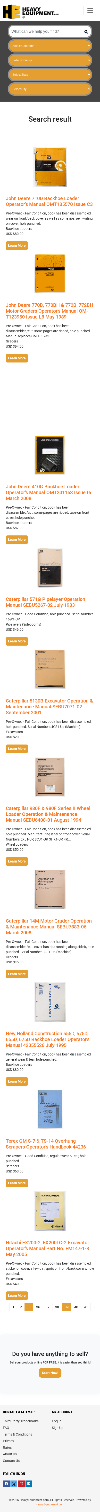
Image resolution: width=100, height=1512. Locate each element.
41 (86, 1307)
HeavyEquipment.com (50, 1504)
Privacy (8, 1441)
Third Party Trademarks (21, 1421)
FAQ (6, 1428)
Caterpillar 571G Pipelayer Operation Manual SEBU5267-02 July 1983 (45, 602)
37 (48, 1307)
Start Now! (50, 1373)
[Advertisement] (50, 399)
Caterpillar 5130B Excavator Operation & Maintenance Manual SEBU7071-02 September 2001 (49, 706)
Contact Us (11, 1461)
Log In (56, 1421)
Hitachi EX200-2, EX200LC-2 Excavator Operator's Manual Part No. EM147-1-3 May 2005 (47, 1248)
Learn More (17, 245)
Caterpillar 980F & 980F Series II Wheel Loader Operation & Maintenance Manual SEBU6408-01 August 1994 (48, 814)
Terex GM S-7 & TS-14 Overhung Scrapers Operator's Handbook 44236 (46, 1144)
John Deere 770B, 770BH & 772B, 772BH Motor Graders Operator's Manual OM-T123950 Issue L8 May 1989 (49, 311)
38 (57, 1307)
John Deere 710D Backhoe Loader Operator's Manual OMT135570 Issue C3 (49, 201)
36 (38, 1307)
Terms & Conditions (17, 1434)
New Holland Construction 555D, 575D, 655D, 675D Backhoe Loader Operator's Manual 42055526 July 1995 (48, 1039)
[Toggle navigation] (90, 10)
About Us (10, 1454)
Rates (7, 1447)
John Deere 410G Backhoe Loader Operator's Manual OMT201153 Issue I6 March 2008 (48, 492)
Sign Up (57, 1428)
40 (76, 1307)
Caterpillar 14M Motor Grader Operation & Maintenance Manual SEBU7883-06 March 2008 (49, 927)
